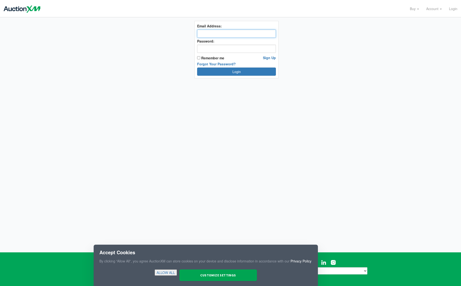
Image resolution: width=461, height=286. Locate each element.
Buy (413, 8)
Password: (205, 41)
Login (453, 8)
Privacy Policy (301, 261)
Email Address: (209, 26)
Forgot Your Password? (216, 64)
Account (432, 8)
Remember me (212, 58)
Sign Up (269, 57)
